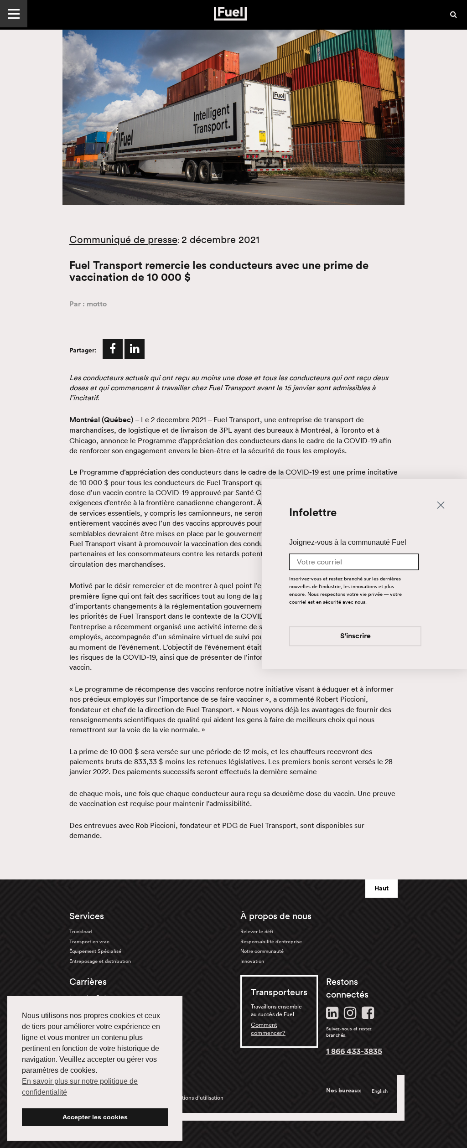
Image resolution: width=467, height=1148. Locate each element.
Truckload (80, 931)
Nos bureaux (343, 1090)
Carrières (88, 981)
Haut (381, 888)
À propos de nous (275, 915)
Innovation (252, 961)
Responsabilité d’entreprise (271, 941)
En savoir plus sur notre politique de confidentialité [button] (80, 1086)
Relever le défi (256, 931)
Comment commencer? (268, 1029)
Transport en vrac (89, 941)
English (380, 1091)
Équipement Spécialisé (95, 951)
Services (86, 915)
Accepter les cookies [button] (95, 1117)
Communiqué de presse (123, 239)
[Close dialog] (441, 504)
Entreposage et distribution (100, 961)
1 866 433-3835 (354, 1050)
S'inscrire (355, 636)
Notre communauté (262, 951)
